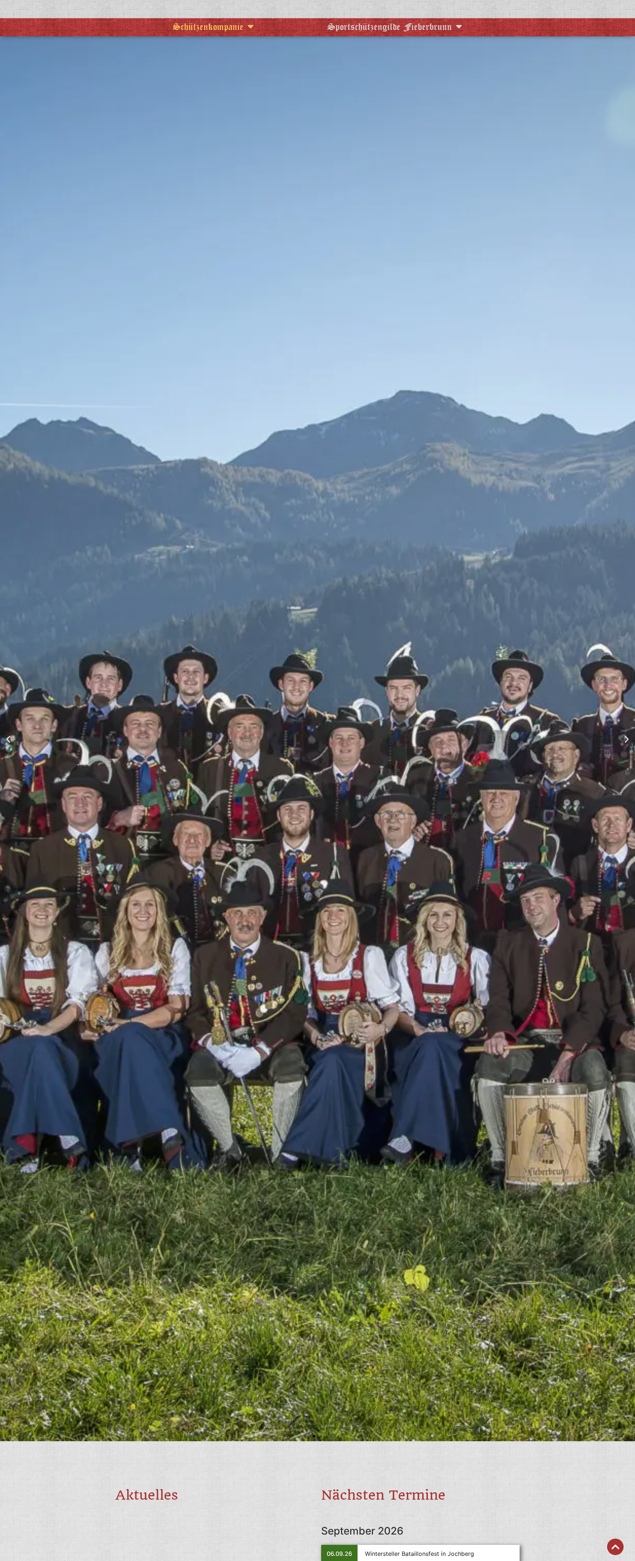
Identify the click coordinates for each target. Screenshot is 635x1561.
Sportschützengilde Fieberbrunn (389, 26)
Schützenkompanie (208, 26)
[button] (8, 738)
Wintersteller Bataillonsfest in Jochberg (419, 1553)
